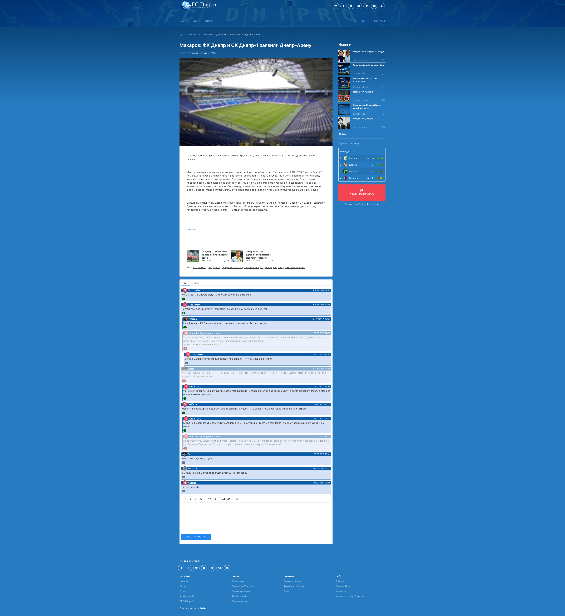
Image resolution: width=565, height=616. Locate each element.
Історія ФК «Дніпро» (363, 91)
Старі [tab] (185, 283)
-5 (184, 381)
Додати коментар (196, 536)
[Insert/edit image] (223, 499)
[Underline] (195, 499)
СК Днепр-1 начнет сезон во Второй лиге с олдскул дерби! (214, 254)
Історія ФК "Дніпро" (363, 118)
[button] (354, 21)
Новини (184, 21)
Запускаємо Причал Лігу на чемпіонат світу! (367, 106)
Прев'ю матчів (240, 601)
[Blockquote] (209, 499)
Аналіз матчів (239, 596)
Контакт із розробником (350, 596)
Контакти (341, 591)
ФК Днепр (278, 267)
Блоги (196, 21)
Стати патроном (362, 194)
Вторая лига (199, 267)
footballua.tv (191, 229)
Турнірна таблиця (294, 586)
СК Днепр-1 (266, 267)
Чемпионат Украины (295, 267)
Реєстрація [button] (379, 21)
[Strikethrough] (200, 499)
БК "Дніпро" (186, 601)
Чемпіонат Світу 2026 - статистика (365, 80)
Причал (340, 581)
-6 (185, 349)
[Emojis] (237, 499)
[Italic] (190, 499)
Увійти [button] (364, 21)
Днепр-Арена (213, 267)
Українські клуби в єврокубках (368, 65)
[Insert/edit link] (228, 499)
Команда (344, 151)
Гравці (287, 591)
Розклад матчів (292, 581)
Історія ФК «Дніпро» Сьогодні (368, 51)
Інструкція (373, 204)
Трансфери (238, 581)
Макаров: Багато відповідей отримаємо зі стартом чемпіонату (258, 254)
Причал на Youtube (243, 586)
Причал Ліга (343, 586)
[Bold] (185, 499)
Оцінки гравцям (241, 591)
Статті (183, 591)
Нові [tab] (196, 283)
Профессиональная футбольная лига (240, 267)
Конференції (187, 596)
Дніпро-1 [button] (210, 21)
